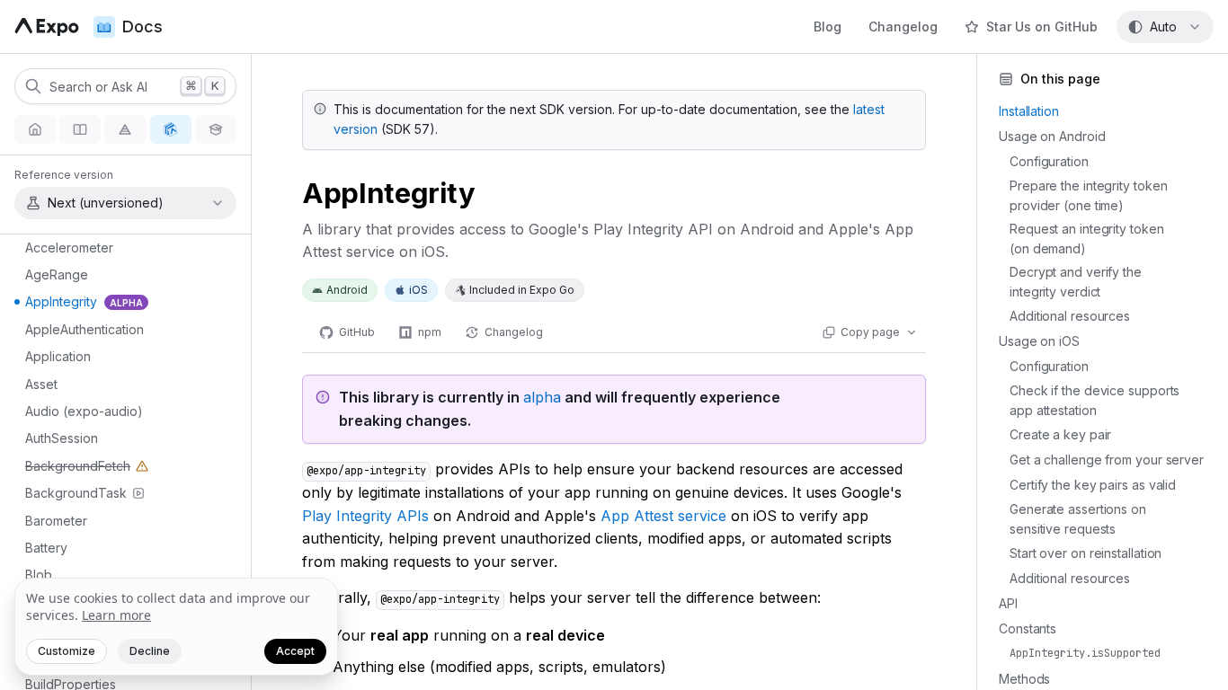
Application (58, 356)
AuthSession (61, 438)
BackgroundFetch (69, 469)
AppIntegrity (84, 301)
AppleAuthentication (84, 329)
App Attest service (663, 516)
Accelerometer (69, 247)
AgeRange (56, 274)
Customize (66, 651)
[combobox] (1165, 27)
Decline (149, 651)
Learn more (116, 615)
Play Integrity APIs (365, 516)
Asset (41, 384)
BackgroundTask (76, 492)
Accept (295, 651)
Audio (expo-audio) (84, 411)
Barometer (56, 520)
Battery (46, 547)
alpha (542, 397)
